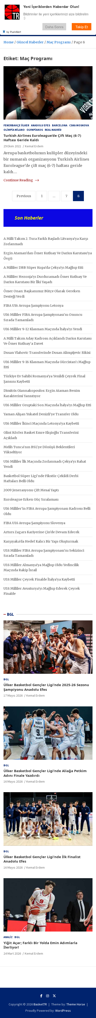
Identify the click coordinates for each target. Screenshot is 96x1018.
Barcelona (59, 125)
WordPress (63, 1010)
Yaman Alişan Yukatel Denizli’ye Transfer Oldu (41, 414)
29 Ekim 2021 (12, 146)
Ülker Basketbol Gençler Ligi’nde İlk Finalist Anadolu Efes (42, 859)
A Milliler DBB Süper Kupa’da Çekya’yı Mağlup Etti (43, 267)
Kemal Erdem (34, 146)
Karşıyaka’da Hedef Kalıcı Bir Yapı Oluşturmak (40, 541)
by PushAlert (14, 32)
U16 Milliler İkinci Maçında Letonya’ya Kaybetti (41, 423)
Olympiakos (35, 129)
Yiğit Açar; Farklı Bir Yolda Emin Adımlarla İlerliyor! (40, 945)
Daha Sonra (54, 26)
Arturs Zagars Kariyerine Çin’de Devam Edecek (41, 532)
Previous (24, 196)
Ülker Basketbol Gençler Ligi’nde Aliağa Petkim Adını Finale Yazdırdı (45, 773)
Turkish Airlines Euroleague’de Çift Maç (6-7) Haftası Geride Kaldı (42, 137)
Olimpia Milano (14, 129)
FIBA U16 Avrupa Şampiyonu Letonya (33, 305)
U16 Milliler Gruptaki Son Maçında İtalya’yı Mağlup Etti (47, 405)
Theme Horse (75, 1004)
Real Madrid (53, 129)
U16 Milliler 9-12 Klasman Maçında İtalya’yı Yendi (42, 329)
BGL (10, 614)
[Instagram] (47, 995)
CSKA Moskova (79, 125)
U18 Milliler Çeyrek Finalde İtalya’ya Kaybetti (39, 579)
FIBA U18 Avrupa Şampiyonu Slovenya (34, 523)
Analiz (8, 937)
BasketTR (40, 1004)
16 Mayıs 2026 (13, 781)
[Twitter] (54, 995)
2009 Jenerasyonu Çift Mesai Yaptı (31, 490)
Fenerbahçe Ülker (16, 125)
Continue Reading (18, 180)
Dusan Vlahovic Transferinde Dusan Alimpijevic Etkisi (46, 353)
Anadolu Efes (40, 125)
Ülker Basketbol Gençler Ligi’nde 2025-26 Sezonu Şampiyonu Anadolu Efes (46, 687)
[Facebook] (41, 995)
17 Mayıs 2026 (13, 695)
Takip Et (81, 26)
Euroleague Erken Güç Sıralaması (30, 499)
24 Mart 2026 (12, 953)
